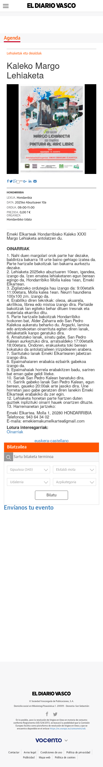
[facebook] (47, 714)
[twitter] (55, 714)
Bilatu (51, 495)
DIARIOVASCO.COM (51, 693)
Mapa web (44, 757)
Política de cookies (65, 757)
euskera (41, 440)
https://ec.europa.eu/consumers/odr (67, 729)
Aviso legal (30, 752)
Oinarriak (15, 431)
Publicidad (28, 757)
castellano (59, 440)
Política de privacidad (78, 752)
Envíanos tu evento (29, 508)
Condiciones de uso (51, 752)
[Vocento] (51, 740)
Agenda (12, 38)
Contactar (13, 752)
